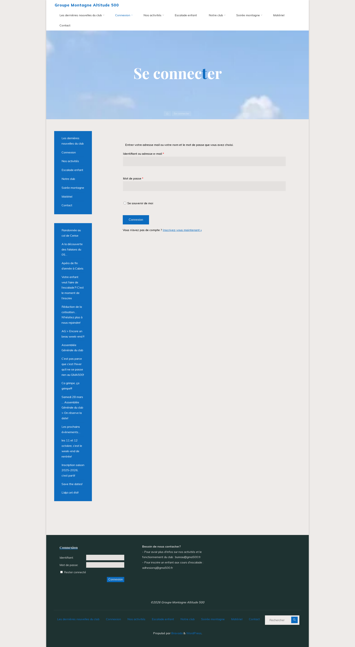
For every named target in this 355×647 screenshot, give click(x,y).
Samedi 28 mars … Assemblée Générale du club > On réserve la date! (72, 407)
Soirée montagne (73, 187)
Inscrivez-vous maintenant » (182, 230)
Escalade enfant (72, 170)
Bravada (176, 633)
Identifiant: (67, 557)
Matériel (67, 196)
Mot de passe (133, 178)
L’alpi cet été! (70, 492)
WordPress (194, 633)
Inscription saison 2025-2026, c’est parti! (73, 470)
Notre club (68, 179)
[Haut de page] (340, 632)
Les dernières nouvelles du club (73, 140)
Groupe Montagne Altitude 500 (87, 5)
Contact (67, 205)
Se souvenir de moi (140, 203)
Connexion (69, 152)
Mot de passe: (69, 565)
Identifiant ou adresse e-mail (143, 153)
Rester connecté (75, 572)
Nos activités (70, 161)
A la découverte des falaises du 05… (72, 249)
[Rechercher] (294, 620)
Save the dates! (72, 484)
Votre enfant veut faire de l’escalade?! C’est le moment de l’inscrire (73, 287)
